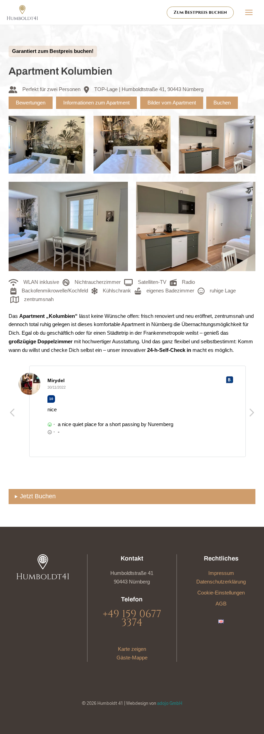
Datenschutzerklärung (221, 582)
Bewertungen (30, 102)
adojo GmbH (169, 703)
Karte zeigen (132, 649)
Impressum (221, 573)
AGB (221, 604)
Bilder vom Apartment (171, 102)
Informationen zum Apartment (96, 102)
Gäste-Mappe (132, 657)
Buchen (222, 102)
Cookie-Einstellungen (221, 593)
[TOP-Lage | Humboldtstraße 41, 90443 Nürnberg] (144, 89)
